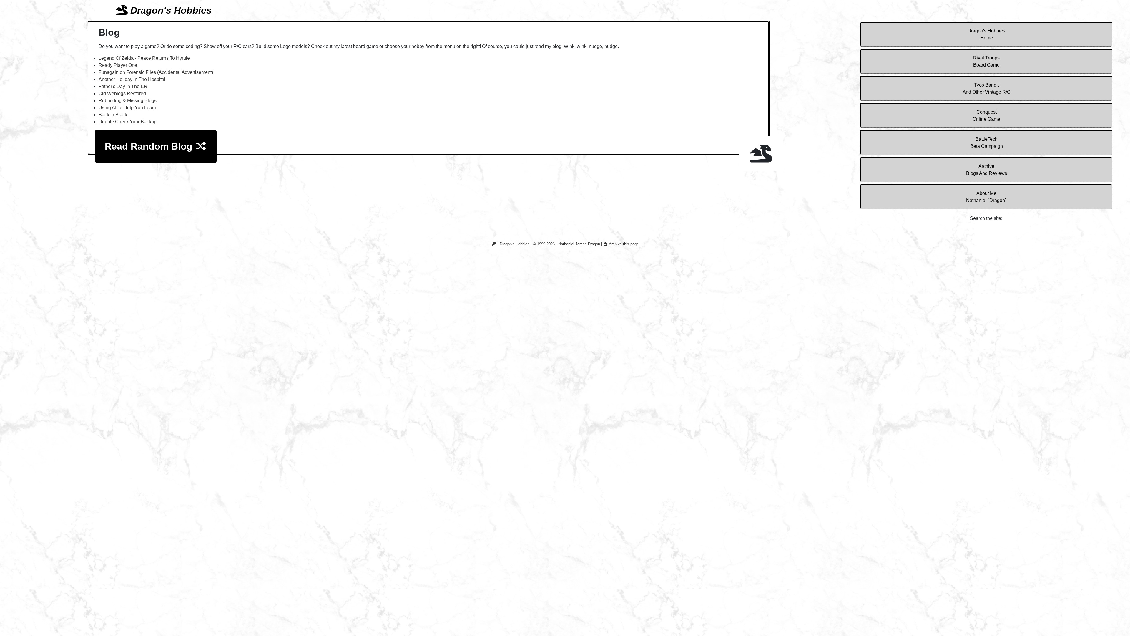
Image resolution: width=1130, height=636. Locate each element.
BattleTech (986, 143)
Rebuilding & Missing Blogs (128, 100)
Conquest (986, 116)
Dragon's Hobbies (986, 34)
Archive (986, 170)
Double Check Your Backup (128, 121)
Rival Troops (986, 61)
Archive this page (623, 244)
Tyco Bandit (987, 88)
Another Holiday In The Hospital (132, 79)
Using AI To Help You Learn (127, 107)
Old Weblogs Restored (122, 93)
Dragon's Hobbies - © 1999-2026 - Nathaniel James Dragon (550, 244)
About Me (986, 197)
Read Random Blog (150, 146)
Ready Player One (118, 65)
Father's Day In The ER (123, 86)
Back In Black (113, 114)
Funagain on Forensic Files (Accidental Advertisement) (156, 72)
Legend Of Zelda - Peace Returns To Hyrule (144, 58)
